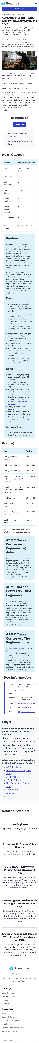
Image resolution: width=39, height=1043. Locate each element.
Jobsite (10, 793)
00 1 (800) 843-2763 (25, 708)
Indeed (10, 796)
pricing (5, 741)
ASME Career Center (10, 73)
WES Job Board (14, 767)
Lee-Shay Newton (10, 40)
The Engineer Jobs (17, 649)
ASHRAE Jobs (13, 780)
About (4, 1013)
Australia (6, 1004)
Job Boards (21, 14)
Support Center (8, 1017)
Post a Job (19, 9)
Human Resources (8, 14)
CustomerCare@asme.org (28, 704)
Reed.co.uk (12, 789)
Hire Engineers (19, 824)
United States (8, 993)
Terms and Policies (10, 1031)
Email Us (6, 1024)
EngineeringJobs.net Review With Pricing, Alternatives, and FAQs (19, 936)
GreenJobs (12, 777)
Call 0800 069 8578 (10, 1020)
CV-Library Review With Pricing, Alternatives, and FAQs (19, 869)
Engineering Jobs (14, 401)
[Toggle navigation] (36, 3)
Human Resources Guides (13, 1028)
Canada (5, 1000)
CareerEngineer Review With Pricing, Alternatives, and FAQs (19, 903)
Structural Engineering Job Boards (19, 845)
